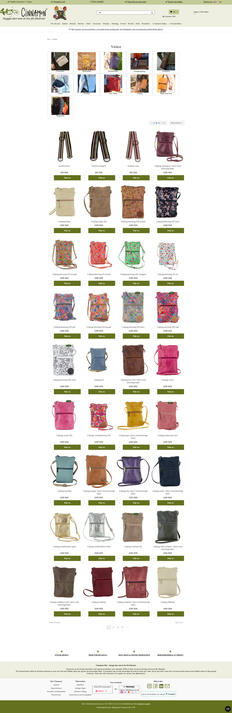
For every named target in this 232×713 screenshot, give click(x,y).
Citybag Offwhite (168, 602)
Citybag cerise (168, 380)
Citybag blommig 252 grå (64, 327)
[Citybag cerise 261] (68, 401)
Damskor (73, 23)
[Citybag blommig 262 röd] (172, 293)
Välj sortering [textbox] (176, 123)
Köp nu (67, 178)
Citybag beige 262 (99, 222)
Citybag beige (64, 222)
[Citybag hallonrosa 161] (170, 403)
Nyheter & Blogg (80, 691)
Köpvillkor (80, 685)
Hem (48, 39)
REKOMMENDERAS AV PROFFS (170, 655)
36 (159, 123)
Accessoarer (97, 23)
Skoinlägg (115, 23)
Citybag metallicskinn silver (99, 547)
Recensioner (56, 695)
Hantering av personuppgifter (80, 695)
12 (154, 123)
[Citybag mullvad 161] (136, 514)
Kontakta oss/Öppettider (56, 691)
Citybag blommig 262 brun (133, 327)
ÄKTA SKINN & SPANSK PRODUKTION (134, 655)
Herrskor (81, 23)
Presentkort (146, 23)
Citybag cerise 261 (64, 435)
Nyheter (65, 23)
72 (164, 123)
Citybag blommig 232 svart (167, 222)
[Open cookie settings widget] (228, 709)
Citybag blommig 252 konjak (99, 327)
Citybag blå (99, 380)
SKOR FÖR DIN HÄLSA (98, 655)
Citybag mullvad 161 (133, 547)
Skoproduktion (56, 688)
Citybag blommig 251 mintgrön (133, 274)
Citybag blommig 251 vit (167, 274)
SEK (170, 16)
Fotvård (123, 23)
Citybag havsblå (64, 491)
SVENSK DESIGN (62, 655)
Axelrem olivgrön (99, 166)
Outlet (138, 23)
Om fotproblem (176, 23)
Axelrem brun (64, 166)
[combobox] (177, 123)
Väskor (88, 23)
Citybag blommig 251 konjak (64, 274)
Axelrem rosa (133, 166)
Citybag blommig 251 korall (99, 274)
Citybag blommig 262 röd (167, 327)
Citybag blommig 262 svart (64, 380)
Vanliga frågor (80, 688)
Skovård (131, 23)
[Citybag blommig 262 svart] (68, 345)
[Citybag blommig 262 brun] (137, 293)
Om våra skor (55, 23)
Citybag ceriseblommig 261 (99, 435)
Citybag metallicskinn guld (64, 547)
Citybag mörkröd (99, 602)
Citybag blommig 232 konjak (133, 222)
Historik (56, 685)
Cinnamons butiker (160, 23)
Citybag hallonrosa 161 (168, 435)
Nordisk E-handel (143, 704)
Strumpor (106, 23)
